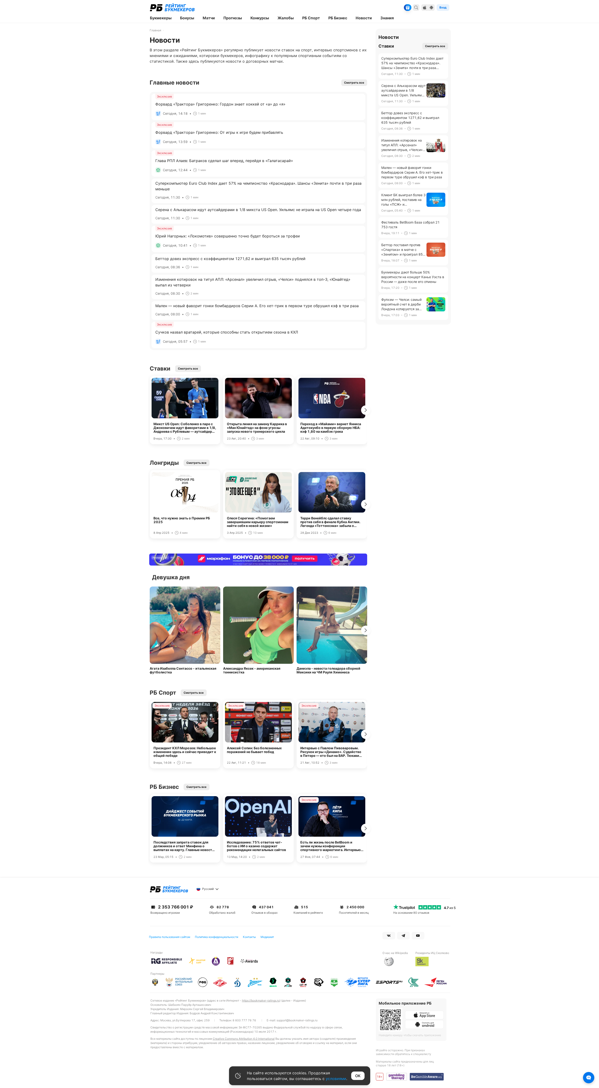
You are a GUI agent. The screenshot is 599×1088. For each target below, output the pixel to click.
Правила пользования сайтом (169, 937)
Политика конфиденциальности (216, 937)
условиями (336, 1078)
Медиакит (267, 937)
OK (358, 1075)
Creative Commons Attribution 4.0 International (244, 1038)
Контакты (249, 937)
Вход (442, 7)
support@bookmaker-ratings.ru (297, 1020)
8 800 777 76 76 (244, 1020)
